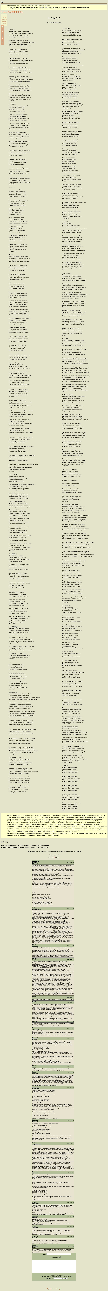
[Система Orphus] (27, 851)
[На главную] (2, 2)
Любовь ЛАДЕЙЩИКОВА (12, 12)
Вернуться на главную (54, 1289)
